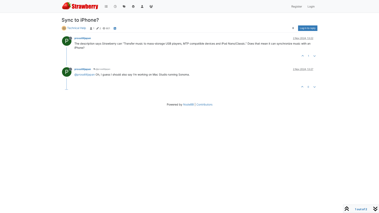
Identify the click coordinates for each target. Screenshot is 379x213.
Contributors (204, 104)
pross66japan (82, 38)
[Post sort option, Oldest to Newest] (293, 28)
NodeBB (188, 104)
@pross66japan (102, 69)
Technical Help (76, 28)
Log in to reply (308, 28)
